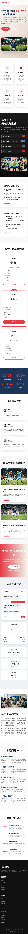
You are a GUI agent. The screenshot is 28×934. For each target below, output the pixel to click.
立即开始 (14, 284)
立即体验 (5, 28)
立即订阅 (14, 322)
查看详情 (6, 499)
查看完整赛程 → (7, 203)
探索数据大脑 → (7, 233)
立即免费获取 (14, 566)
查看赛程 (15, 28)
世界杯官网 (5, 2)
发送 (23, 617)
